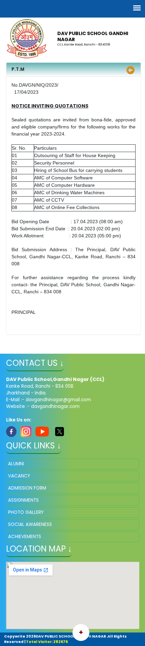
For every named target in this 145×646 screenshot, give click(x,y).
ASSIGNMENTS (23, 500)
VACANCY (19, 476)
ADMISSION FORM (27, 488)
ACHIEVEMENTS (24, 536)
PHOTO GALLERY (26, 512)
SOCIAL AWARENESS (30, 524)
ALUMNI (16, 464)
